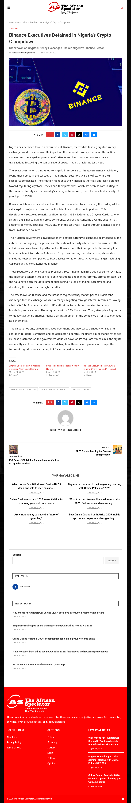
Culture (51, 758)
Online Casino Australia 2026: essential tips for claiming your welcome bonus (53, 638)
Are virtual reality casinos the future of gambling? (38, 664)
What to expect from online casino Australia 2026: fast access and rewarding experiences (60, 651)
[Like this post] (51, 134)
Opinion (51, 763)
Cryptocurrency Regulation (54, 389)
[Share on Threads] (79, 134)
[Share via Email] (94, 134)
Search (16, 554)
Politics (51, 737)
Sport (50, 752)
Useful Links (15, 730)
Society (51, 747)
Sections (53, 730)
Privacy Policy (14, 742)
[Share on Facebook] (57, 134)
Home (12, 22)
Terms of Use (14, 747)
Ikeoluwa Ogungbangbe (23, 52)
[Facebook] (123, 798)
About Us (12, 737)
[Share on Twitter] (65, 134)
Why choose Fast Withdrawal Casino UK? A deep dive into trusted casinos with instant (58, 612)
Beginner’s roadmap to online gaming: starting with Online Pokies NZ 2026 (52, 625)
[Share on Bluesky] (86, 134)
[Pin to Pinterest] (72, 134)
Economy (52, 742)
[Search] (121, 8)
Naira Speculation (81, 389)
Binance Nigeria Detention (23, 389)
